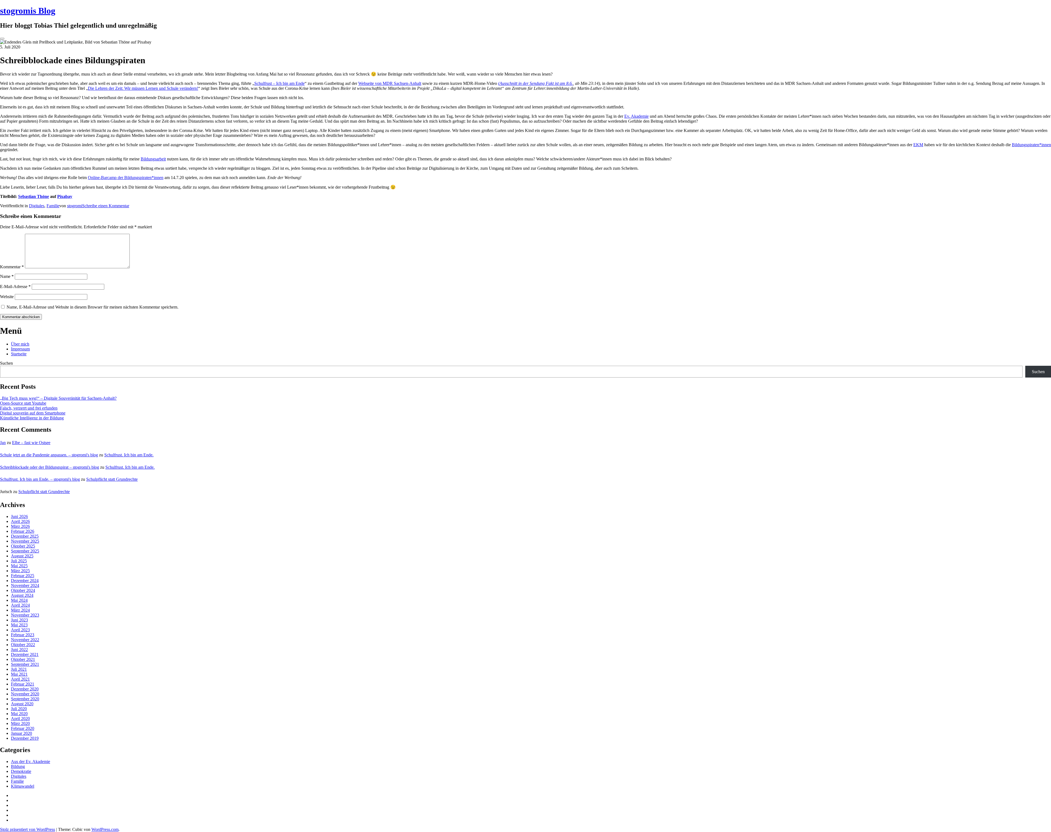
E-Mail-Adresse (15, 286)
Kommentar (12, 266)
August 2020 (22, 703)
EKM (918, 144)
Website (7, 296)
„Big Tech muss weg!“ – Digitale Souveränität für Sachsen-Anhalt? (58, 398)
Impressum (20, 349)
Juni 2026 (19, 516)
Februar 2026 (22, 531)
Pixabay (64, 196)
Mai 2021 (19, 674)
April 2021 (20, 679)
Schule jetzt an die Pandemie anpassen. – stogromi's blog (49, 455)
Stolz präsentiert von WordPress (27, 829)
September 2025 (25, 551)
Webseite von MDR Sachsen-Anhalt (389, 83)
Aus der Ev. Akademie (30, 761)
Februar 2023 (22, 634)
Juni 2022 (19, 649)
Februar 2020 (22, 728)
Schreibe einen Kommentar (105, 205)
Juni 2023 (19, 620)
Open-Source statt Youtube (23, 403)
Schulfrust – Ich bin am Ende (279, 83)
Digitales (36, 205)
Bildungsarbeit (153, 159)
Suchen (6, 363)
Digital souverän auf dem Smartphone (32, 413)
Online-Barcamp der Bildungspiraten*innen (125, 177)
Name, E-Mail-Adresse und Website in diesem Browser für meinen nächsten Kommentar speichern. (92, 307)
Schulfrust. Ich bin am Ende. (129, 455)
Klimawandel (22, 786)
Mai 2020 (19, 713)
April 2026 (20, 521)
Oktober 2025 (23, 546)
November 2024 (25, 585)
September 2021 (25, 664)
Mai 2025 (19, 565)
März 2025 (20, 570)
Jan (3, 442)
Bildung (18, 766)
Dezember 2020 (25, 689)
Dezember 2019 (25, 738)
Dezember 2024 (25, 580)
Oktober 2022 (23, 644)
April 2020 (20, 718)
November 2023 (25, 615)
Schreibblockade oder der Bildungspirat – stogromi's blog (49, 467)
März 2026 (20, 526)
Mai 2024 (19, 600)
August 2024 (22, 595)
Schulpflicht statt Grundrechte (112, 479)
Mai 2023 (19, 625)
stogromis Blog (27, 11)
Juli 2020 (19, 708)
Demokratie (21, 771)
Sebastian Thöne (33, 196)
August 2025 (22, 556)
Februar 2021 (22, 684)
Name (7, 276)
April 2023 (20, 629)
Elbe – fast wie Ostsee (31, 442)
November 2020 (25, 694)
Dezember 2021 (25, 654)
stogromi (74, 205)
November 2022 (25, 639)
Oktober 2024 (23, 590)
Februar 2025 (22, 575)
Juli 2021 (19, 669)
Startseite (19, 354)
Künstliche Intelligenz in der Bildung (32, 418)
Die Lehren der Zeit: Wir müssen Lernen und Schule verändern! (143, 88)
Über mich (20, 344)
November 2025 (25, 541)
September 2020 (25, 698)
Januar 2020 (21, 733)
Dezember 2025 (25, 536)
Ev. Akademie (636, 116)
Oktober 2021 (23, 659)
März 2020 (20, 723)
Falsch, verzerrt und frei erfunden (28, 408)
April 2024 (20, 605)
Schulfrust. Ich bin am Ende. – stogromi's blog (40, 479)
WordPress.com (105, 829)
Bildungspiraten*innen (1031, 144)
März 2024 (20, 610)
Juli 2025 (19, 560)
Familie (53, 205)
